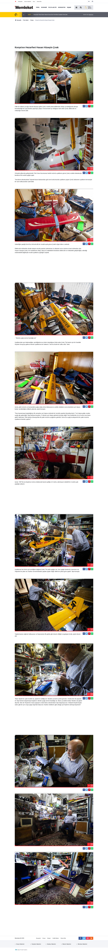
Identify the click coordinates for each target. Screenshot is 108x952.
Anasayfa (38, 938)
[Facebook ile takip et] (80, 938)
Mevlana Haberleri (82, 944)
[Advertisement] (54, 33)
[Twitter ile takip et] (84, 938)
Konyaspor (61, 7)
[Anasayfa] (15, 1)
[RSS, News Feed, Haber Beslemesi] (91, 938)
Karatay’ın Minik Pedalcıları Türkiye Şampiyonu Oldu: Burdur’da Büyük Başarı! (53, 14)
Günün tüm (88, 14)
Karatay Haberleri (51, 944)
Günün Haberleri (27, 1)
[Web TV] (89, 1)
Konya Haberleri (20, 944)
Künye (44, 938)
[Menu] (76, 7)
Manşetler (20, 1)
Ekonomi (44, 7)
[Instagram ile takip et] (88, 938)
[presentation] (20, 15)
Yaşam (69, 7)
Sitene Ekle (39, 1)
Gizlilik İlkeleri (56, 938)
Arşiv (34, 1)
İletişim (49, 938)
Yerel (38, 7)
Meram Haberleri (66, 944)
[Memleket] (24, 7)
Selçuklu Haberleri (36, 944)
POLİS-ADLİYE (52, 7)
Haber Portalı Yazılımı (22, 949)
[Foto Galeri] (92, 1)
